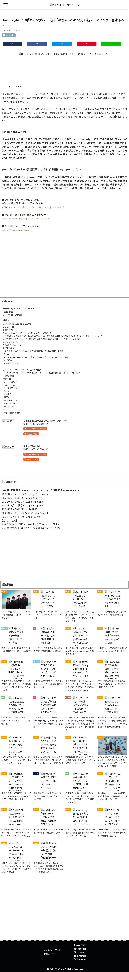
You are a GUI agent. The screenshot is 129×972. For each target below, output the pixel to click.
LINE (111, 43)
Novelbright (8, 35)
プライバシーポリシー (53, 950)
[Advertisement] (64, 70)
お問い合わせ (50, 954)
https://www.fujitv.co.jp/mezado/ (43, 207)
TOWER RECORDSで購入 (36, 429)
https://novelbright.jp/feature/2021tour (27, 218)
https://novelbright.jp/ (15, 229)
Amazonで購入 (32, 434)
